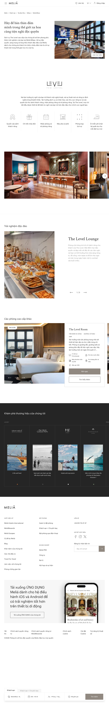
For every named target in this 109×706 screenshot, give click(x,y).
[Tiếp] (85, 292)
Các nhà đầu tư (10, 554)
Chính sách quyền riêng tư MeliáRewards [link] (41, 632)
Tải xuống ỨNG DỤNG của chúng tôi (27, 615)
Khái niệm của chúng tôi (13, 549)
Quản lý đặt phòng (46, 523)
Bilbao (29, 13)
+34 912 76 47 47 (80, 523)
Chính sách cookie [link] (67, 632)
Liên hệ (76, 518)
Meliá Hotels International (13, 523)
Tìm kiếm (94, 697)
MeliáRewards (9, 528)
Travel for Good (10, 559)
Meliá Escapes (9, 533)
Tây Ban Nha (21, 13)
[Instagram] (80, 536)
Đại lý (41, 560)
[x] (84, 536)
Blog (6, 544)
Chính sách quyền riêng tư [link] (19, 632)
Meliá (5, 13)
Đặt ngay (84, 371)
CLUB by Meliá (9, 538)
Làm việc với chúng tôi (12, 564)
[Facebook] (75, 536)
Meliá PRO (43, 550)
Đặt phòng (43, 518)
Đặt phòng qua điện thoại (48, 533)
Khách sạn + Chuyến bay (48, 528)
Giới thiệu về (8, 518)
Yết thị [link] (5, 632)
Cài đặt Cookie (83, 632)
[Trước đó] (71, 292)
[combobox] (89, 3)
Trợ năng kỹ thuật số (96, 632)
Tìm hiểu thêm (84, 380)
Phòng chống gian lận (12, 569)
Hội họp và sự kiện (46, 565)
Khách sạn (13, 13)
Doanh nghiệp (44, 545)
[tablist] (54, 690)
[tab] (11, 690)
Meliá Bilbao (36, 13)
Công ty (42, 555)
